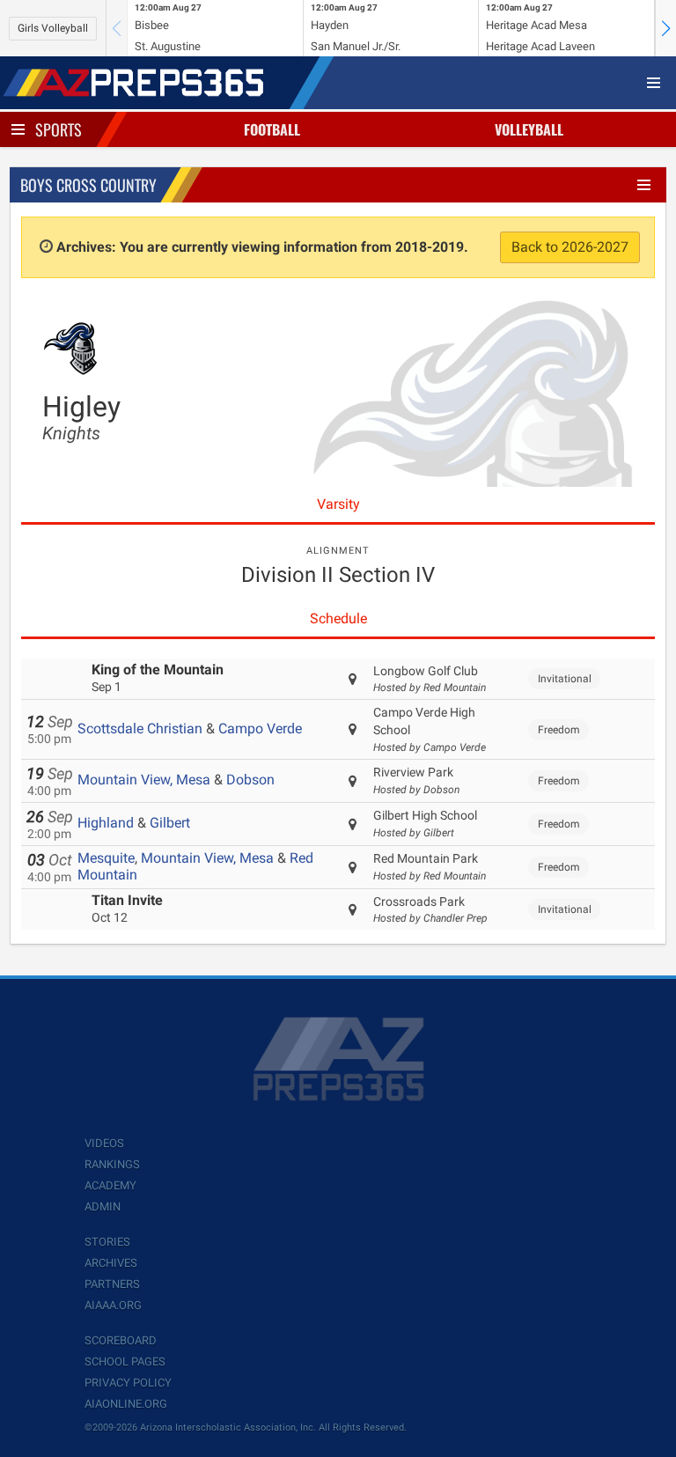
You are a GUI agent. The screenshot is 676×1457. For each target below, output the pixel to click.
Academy (110, 1185)
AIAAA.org (113, 1305)
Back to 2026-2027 (569, 247)
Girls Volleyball (53, 28)
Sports (58, 129)
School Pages (124, 1361)
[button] (665, 28)
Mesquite (106, 858)
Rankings (112, 1164)
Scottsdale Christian (139, 728)
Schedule (338, 618)
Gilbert (170, 822)
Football (272, 129)
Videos (104, 1143)
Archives (110, 1262)
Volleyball (529, 129)
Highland (105, 822)
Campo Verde (260, 728)
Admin (102, 1206)
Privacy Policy (128, 1382)
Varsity (338, 504)
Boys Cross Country (88, 184)
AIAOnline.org (125, 1403)
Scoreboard (120, 1340)
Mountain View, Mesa (143, 779)
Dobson (250, 779)
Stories (107, 1241)
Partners (112, 1284)
